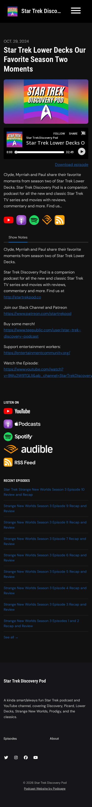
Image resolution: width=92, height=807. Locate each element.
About (54, 738)
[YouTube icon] (35, 758)
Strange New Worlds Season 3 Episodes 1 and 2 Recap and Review (41, 623)
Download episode (71, 164)
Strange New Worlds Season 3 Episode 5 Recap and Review (45, 574)
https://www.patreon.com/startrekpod (37, 313)
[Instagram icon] (15, 758)
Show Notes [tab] (18, 237)
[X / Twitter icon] (6, 758)
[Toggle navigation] (75, 11)
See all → (11, 637)
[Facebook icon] (25, 758)
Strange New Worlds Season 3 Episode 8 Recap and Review (45, 525)
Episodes (10, 738)
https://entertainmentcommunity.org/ (37, 352)
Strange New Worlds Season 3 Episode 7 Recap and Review (45, 541)
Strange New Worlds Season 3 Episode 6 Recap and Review (45, 557)
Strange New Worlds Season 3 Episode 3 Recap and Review (45, 607)
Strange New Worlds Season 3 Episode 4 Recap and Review (45, 590)
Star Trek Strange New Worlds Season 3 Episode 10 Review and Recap (44, 492)
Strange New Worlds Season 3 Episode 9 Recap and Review (45, 508)
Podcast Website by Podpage (45, 789)
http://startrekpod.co (22, 297)
